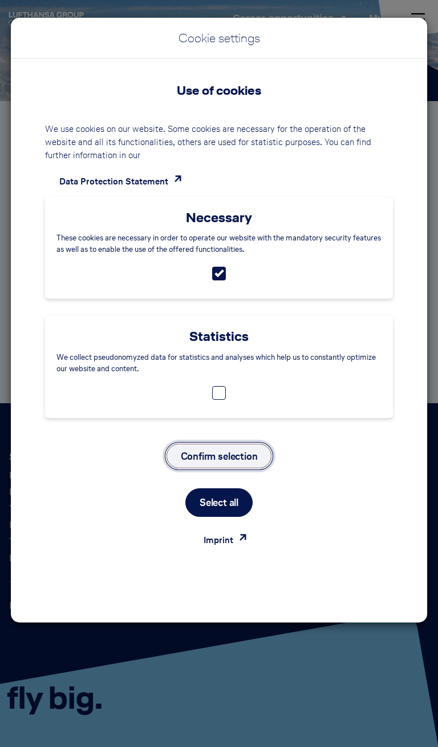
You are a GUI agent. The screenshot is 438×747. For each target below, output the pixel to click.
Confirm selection (219, 456)
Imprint (218, 540)
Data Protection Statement (113, 181)
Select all (219, 502)
